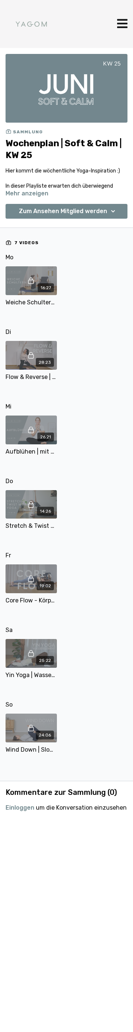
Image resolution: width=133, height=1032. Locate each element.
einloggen (20, 807)
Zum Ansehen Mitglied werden (63, 211)
